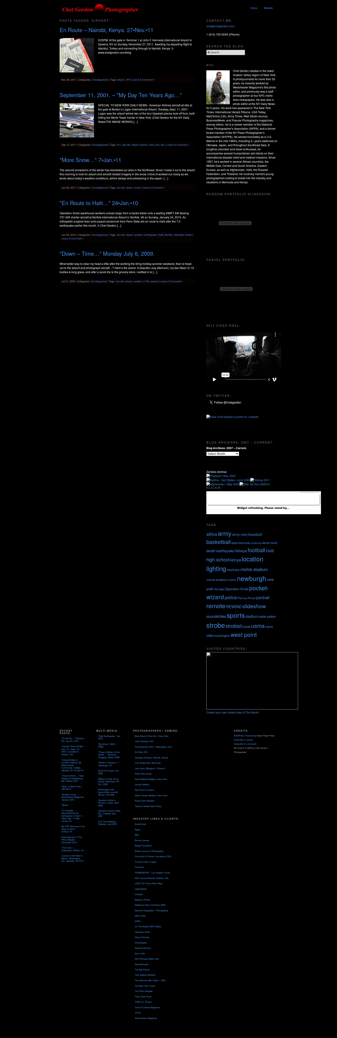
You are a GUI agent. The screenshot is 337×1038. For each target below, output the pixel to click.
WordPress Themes (243, 735)
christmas (256, 543)
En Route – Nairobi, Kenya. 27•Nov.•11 (106, 30)
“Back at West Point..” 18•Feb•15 (72, 788)
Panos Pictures (142, 937)
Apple (137, 829)
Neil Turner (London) (144, 789)
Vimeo (138, 1012)
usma (258, 625)
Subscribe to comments (245, 743)
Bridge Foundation (143, 845)
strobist (234, 625)
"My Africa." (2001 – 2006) (107, 745)
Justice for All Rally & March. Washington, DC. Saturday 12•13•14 (72, 858)
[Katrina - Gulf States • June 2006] (228, 480)
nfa (216, 589)
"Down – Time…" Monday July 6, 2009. (107, 253)
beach (234, 543)
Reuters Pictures (143, 948)
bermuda (244, 543)
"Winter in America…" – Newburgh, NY (109, 764)
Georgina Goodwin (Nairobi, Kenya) (151, 757)
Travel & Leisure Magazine (147, 1007)
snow (137, 187)
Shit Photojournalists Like (147, 958)
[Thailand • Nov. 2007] (221, 476)
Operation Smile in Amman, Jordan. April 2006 (108, 803)
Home (254, 8)
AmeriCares (140, 824)
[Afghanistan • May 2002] (223, 484)
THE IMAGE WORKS (145, 975)
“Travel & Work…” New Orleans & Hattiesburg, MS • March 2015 (72, 778)
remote (215, 605)
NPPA (137, 921)
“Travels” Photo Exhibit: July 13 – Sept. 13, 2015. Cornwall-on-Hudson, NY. (72, 750)
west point (244, 634)
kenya (235, 560)
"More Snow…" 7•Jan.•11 (90, 160)
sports (236, 615)
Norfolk (168, 234)
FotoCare (139, 867)
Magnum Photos (142, 899)
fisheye (241, 550)
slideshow (254, 606)
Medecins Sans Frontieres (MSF (150, 904)
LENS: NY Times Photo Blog (148, 883)
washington (222, 635)
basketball (218, 542)
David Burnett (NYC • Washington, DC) (153, 746)
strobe (215, 625)
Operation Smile (182, 234)
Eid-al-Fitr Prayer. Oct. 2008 (108, 772)
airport (120, 79)
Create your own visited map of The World (232, 712)
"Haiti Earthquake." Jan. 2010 (109, 737)
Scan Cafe (140, 953)
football (256, 550)
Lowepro (139, 894)
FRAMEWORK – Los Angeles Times (152, 872)
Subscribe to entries (243, 739)
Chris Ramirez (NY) (144, 741)
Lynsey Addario (142, 784)
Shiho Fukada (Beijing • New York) (151, 795)
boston (144, 144)
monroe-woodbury (216, 580)
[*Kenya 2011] (260, 480)
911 (119, 144)
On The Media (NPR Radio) (148, 926)
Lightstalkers (141, 888)
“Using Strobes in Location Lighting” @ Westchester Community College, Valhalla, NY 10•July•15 (72, 765)
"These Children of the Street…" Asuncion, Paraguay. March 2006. (109, 754)
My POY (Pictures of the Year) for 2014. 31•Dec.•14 (73, 829)
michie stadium (254, 569)
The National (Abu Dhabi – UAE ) (150, 980)
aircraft (126, 144)
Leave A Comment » (143, 79)
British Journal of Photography (149, 851)
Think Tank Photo (143, 996)
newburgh (251, 578)
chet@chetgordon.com (220, 26)
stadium (252, 616)
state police (267, 616)
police (231, 597)
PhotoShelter (141, 942)
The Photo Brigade (143, 991)
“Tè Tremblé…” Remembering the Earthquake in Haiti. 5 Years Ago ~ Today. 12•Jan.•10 (71, 816)
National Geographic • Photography (151, 910)
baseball (255, 534)
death (210, 550)
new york (154, 144)
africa (211, 534)
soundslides (216, 616)
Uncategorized (100, 79)
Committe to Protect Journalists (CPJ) (153, 856)
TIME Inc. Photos (143, 1001)
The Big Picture (142, 969)
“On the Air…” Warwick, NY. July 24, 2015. (72, 740)
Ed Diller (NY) (141, 752)
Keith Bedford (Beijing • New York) (151, 779)
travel (246, 626)
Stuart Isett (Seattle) (144, 800)
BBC (137, 834)
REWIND (234, 606)
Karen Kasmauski (143, 773)
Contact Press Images (145, 861)
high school (217, 559)
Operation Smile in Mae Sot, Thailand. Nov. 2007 (109, 813)
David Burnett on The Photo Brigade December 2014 (71, 839)
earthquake (150, 234)
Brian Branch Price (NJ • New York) (151, 736)
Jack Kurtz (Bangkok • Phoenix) (150, 768)
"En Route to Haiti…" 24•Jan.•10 (99, 203)
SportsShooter (141, 964)
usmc (269, 626)
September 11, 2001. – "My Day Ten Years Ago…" (121, 95)
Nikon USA (140, 915)
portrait (262, 597)
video (210, 635)
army (225, 533)
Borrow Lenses (142, 840)
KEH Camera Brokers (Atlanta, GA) (151, 878)
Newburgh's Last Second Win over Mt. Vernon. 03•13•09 (108, 792)
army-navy (240, 534)
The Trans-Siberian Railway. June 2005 (107, 823)
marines (233, 569)
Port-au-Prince (247, 598)
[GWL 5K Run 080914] (255, 484)
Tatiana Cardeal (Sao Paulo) (148, 806)
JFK (128, 79)
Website (268, 8)
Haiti (160, 234)
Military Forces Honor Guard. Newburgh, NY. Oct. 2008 (109, 781)
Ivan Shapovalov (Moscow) (148, 762)
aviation (138, 234)
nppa (221, 589)
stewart (154, 281)
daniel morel (269, 543)
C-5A (146, 281)
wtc (163, 144)
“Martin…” (66, 805)
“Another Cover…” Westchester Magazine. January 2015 (72, 797)
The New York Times (145, 985)
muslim (232, 580)
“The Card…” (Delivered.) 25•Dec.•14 (72, 849)
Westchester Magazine (146, 1018)
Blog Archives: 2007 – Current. (226, 448)
